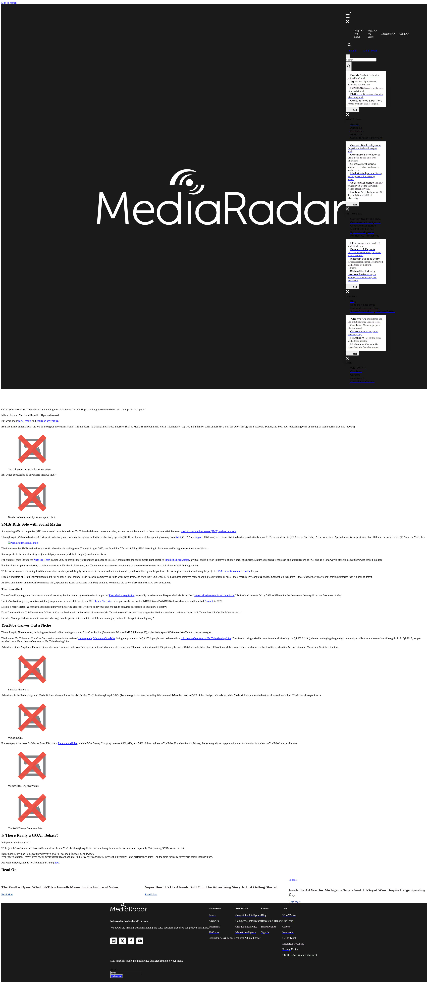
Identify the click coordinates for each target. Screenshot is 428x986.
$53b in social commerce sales (234, 571)
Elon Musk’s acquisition (121, 595)
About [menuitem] (402, 33)
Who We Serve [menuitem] (357, 33)
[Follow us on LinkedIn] (113, 941)
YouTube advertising (47, 420)
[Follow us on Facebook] (131, 941)
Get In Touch (370, 50)
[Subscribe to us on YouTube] (139, 941)
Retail (178, 537)
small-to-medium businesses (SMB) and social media (208, 531)
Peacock (208, 601)
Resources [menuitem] (386, 33)
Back (353, 110)
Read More (7, 894)
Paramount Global (67, 743)
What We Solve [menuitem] (370, 33)
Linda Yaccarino (103, 601)
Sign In (353, 50)
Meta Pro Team (42, 559)
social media (24, 420)
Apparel (199, 537)
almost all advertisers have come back (214, 595)
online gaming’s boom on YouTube (96, 638)
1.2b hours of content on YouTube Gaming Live (206, 638)
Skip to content (9, 2)
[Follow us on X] (122, 941)
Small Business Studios (177, 559)
